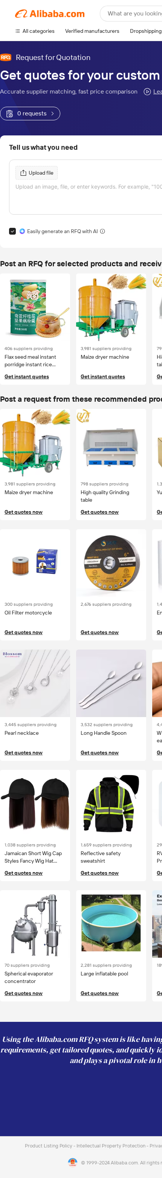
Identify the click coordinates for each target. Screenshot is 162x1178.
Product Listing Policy (49, 1146)
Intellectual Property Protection (111, 1146)
